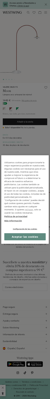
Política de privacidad (15, 216)
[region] (25, 199)
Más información (13, 220)
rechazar (29, 209)
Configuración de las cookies (25, 229)
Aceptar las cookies (25, 236)
